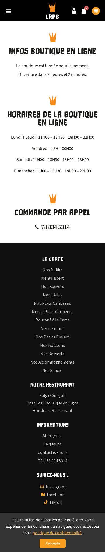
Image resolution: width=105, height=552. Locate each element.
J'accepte (52, 543)
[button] (8, 10)
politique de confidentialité (57, 533)
